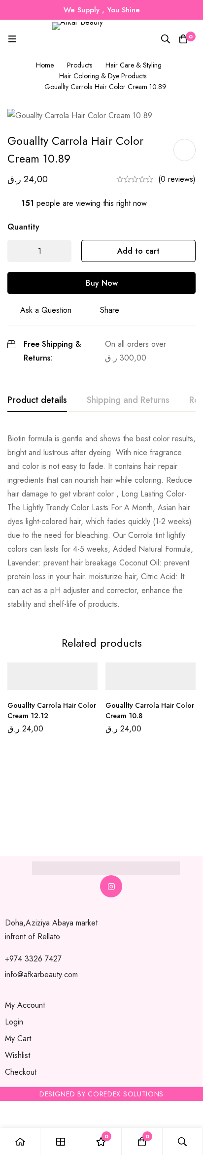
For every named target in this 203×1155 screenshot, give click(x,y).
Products (79, 65)
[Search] (165, 39)
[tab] (37, 400)
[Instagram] (111, 886)
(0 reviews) (177, 179)
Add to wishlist (184, 150)
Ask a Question (45, 310)
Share (109, 310)
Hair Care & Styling (133, 65)
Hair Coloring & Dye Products (102, 76)
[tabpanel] (101, 521)
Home (45, 65)
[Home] (20, 1141)
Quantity (23, 226)
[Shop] (60, 1141)
